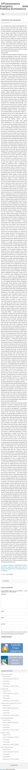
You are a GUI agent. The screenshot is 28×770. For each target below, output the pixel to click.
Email (2, 617)
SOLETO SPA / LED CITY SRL (7, 747)
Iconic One (2, 769)
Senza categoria (9, 574)
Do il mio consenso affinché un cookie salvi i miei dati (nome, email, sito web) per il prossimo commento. (14, 632)
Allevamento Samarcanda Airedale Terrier (11, 567)
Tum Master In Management (7, 565)
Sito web (3, 624)
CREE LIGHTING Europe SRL (7, 674)
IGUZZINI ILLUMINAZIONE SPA (7, 718)
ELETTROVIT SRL (4, 689)
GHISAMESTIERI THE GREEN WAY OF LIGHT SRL (11, 703)
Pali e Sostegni (6, 681)
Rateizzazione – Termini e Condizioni (11, 686)
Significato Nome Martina (21, 565)
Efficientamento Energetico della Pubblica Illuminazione (14, 6)
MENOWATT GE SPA (5, 732)
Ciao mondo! (5, 580)
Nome (2, 611)
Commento (3, 594)
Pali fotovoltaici (6, 683)
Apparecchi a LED (6, 676)
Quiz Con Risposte (17, 568)
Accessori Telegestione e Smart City (10, 678)
